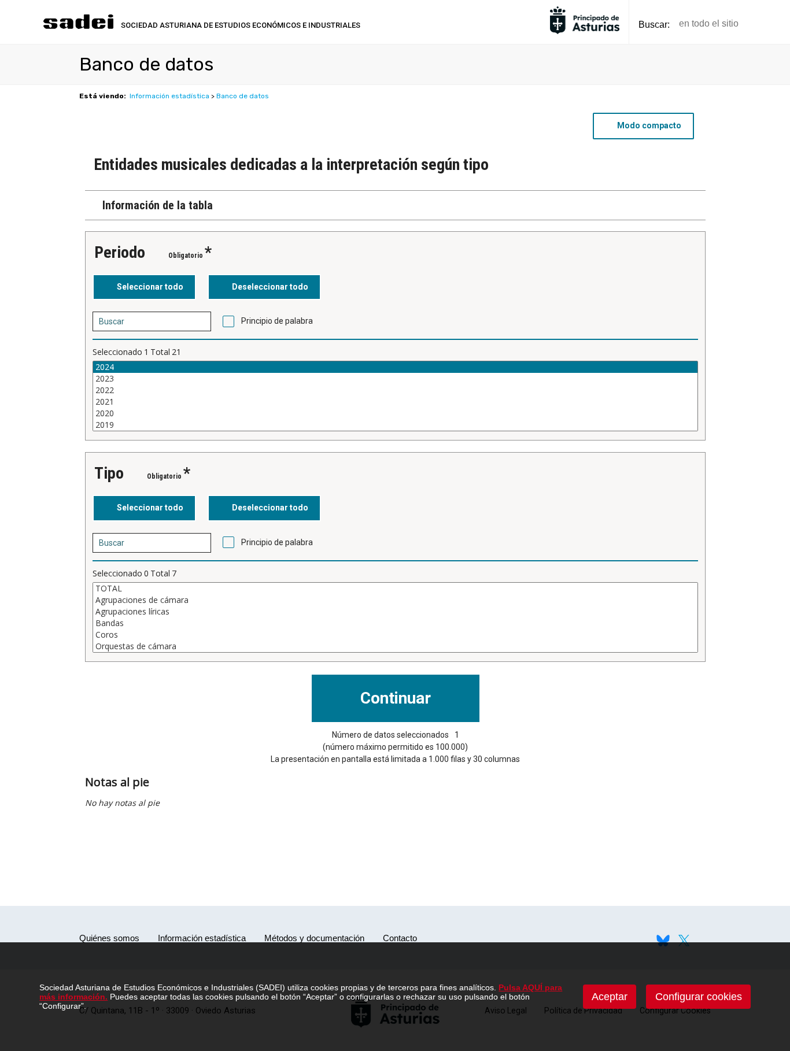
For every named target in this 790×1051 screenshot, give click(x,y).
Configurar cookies (698, 996)
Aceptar (609, 996)
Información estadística (169, 96)
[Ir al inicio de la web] (78, 27)
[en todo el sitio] (767, 24)
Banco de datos (242, 96)
